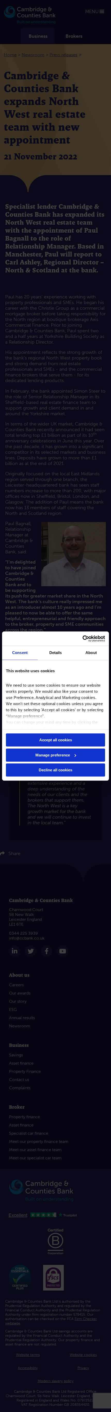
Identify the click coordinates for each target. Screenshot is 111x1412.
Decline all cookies (55, 770)
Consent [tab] (20, 652)
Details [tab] (55, 652)
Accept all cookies (55, 740)
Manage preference (52, 755)
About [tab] (91, 652)
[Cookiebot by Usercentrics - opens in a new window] (82, 638)
